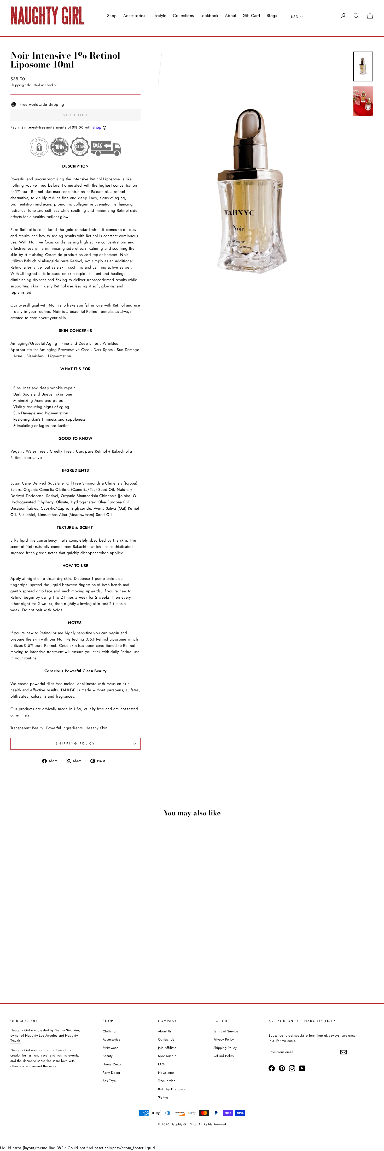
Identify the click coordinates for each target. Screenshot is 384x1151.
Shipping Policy (225, 1047)
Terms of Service (225, 1031)
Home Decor (112, 1064)
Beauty (108, 1055)
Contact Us (166, 1039)
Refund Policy (223, 1055)
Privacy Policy (223, 1039)
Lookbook (209, 16)
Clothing (109, 1031)
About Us (165, 1031)
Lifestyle (159, 16)
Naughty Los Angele (40, 1035)
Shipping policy (75, 743)
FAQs (162, 1064)
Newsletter (166, 1072)
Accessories (134, 16)
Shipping (17, 84)
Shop (112, 16)
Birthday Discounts (172, 1089)
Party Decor (111, 1072)
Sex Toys (109, 1080)
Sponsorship (167, 1055)
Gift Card (251, 16)
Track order (166, 1080)
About (230, 16)
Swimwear (110, 1047)
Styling (163, 1097)
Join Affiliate (167, 1047)
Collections (183, 16)
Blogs (272, 16)
